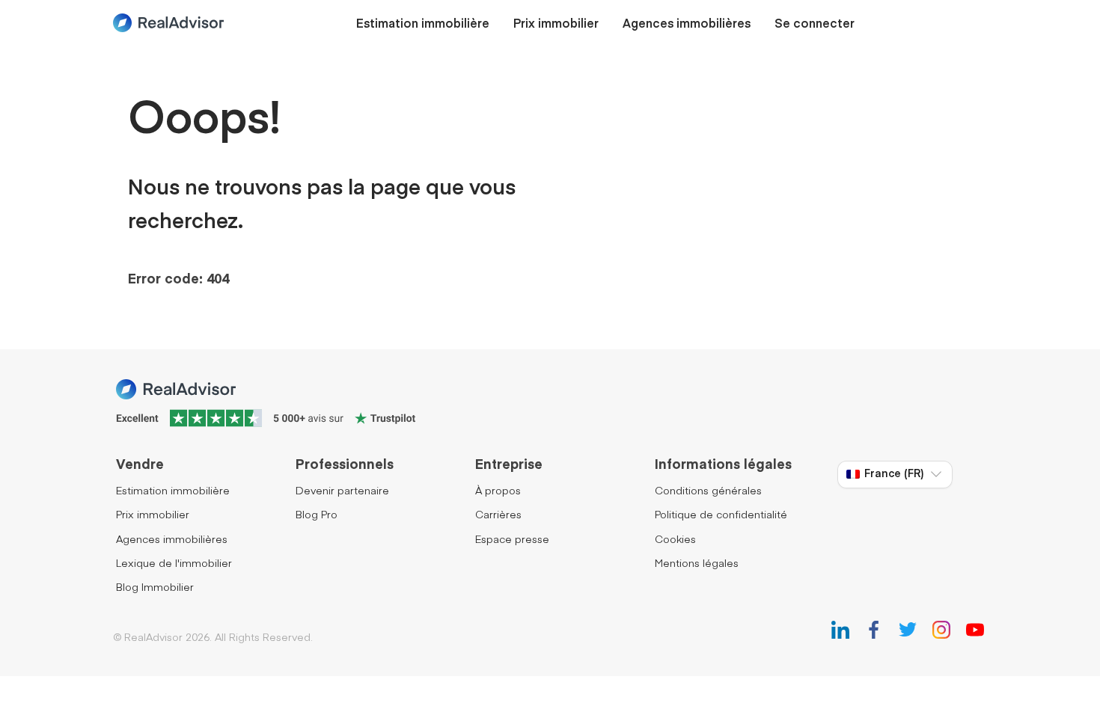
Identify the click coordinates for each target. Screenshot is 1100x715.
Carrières (498, 515)
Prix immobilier (556, 25)
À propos (498, 491)
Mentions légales (697, 564)
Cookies (675, 540)
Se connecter (814, 25)
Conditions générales (708, 491)
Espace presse (512, 540)
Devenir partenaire (342, 491)
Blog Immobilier (155, 588)
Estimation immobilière (422, 25)
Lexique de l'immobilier (174, 564)
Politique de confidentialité (721, 515)
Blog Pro (316, 515)
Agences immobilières (687, 25)
